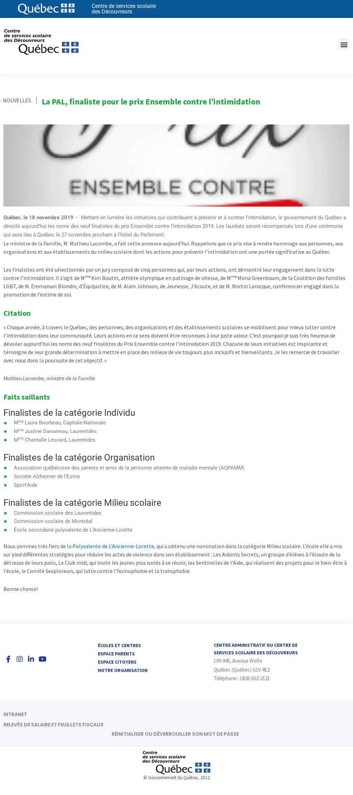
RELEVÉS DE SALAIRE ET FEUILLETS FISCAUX (53, 724)
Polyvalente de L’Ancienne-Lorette (113, 546)
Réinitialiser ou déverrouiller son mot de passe (175, 734)
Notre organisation (123, 670)
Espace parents (116, 654)
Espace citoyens (117, 662)
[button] (344, 44)
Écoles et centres (119, 645)
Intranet (15, 714)
